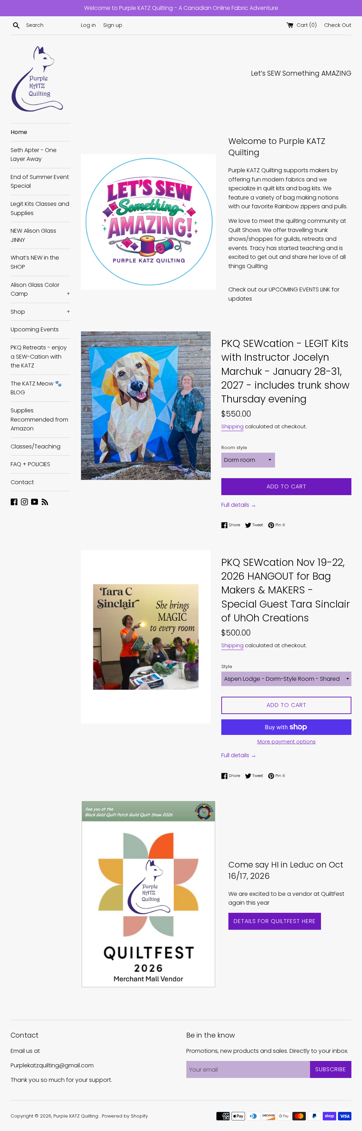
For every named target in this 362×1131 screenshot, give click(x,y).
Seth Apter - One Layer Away (34, 154)
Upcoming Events (35, 329)
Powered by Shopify (125, 1116)
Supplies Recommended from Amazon (39, 419)
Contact (22, 482)
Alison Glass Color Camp (40, 289)
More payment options (286, 741)
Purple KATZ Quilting (76, 1116)
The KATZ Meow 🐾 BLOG (36, 388)
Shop (40, 312)
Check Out (337, 25)
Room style (234, 448)
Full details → (238, 505)
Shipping (232, 426)
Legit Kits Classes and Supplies (40, 208)
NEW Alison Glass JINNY (33, 235)
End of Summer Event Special (40, 181)
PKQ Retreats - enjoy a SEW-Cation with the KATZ (39, 356)
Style (226, 666)
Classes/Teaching (35, 446)
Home (19, 132)
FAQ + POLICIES (30, 464)
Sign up (112, 25)
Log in (88, 25)
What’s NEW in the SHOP (35, 262)
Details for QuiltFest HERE (275, 921)
